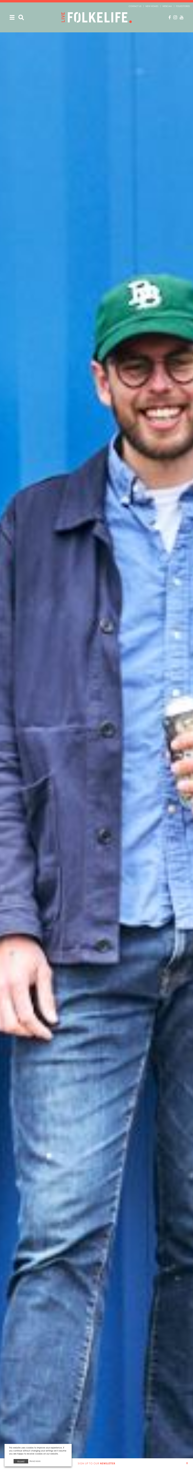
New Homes (152, 6)
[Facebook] (170, 17)
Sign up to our (96, 1463)
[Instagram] (175, 17)
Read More (35, 1461)
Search (21, 17)
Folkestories (183, 6)
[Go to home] (96, 17)
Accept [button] (20, 1461)
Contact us (135, 6)
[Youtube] (181, 17)
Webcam (167, 6)
